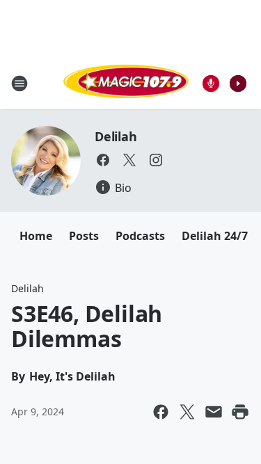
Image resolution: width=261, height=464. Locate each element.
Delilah (116, 136)
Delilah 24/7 (215, 235)
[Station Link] (126, 83)
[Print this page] (240, 412)
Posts (84, 235)
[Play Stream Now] (238, 83)
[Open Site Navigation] (19, 83)
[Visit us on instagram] (156, 160)
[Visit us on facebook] (103, 160)
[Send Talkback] (211, 83)
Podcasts (140, 235)
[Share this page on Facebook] (161, 412)
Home (35, 235)
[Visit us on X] (129, 160)
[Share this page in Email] (213, 412)
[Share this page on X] (187, 412)
